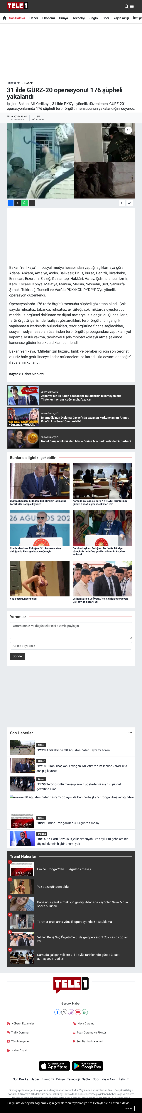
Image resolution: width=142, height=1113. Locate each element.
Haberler (13, 83)
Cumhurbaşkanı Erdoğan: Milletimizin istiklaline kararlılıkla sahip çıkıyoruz (38, 502)
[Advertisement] (74, 52)
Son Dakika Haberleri (90, 1041)
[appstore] (54, 1066)
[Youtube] (78, 1012)
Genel (41, 744)
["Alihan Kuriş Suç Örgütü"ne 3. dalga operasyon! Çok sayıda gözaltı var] (102, 578)
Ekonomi (48, 18)
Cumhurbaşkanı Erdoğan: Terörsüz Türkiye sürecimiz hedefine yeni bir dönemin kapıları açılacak (99, 551)
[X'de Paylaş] (17, 203)
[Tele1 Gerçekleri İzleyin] (17, 7)
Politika (42, 833)
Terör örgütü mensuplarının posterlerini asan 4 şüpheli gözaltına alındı (78, 786)
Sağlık (93, 18)
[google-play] (87, 1066)
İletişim (124, 1079)
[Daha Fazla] (32, 203)
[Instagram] (71, 1012)
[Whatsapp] (85, 1012)
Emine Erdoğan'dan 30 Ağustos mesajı (68, 823)
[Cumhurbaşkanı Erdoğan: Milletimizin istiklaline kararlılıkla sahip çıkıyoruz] (40, 480)
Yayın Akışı (121, 18)
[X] (64, 1012)
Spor (106, 18)
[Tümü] (130, 733)
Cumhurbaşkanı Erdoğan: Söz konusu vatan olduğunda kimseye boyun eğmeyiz (35, 550)
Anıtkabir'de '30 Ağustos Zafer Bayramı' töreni (73, 750)
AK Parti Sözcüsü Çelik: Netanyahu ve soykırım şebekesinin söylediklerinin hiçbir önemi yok (82, 841)
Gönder (18, 656)
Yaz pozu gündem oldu (23, 598)
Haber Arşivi (19, 1050)
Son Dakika (17, 18)
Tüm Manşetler (20, 1041)
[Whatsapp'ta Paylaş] (24, 203)
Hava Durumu (86, 1023)
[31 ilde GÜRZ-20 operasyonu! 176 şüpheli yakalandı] (71, 161)
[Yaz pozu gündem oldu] (40, 578)
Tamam (129, 1108)
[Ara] (127, 6)
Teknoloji (78, 18)
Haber (33, 18)
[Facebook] (57, 1012)
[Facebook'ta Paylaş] (10, 203)
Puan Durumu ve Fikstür (91, 1032)
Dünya (63, 18)
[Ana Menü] (132, 6)
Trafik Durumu (19, 1032)
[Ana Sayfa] (4, 18)
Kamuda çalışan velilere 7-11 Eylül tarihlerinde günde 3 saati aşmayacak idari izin (100, 502)
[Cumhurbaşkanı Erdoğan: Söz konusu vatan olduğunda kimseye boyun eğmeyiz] (40, 528)
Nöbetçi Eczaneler (22, 1023)
